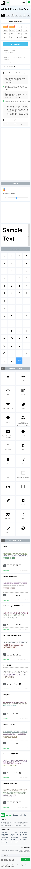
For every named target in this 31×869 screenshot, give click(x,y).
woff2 (12, 30)
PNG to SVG (4, 832)
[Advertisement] (15, 154)
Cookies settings (15, 842)
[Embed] (17, 565)
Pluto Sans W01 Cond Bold (12, 635)
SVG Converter (14, 834)
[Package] (20, 15)
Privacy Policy (4, 842)
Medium (12, 52)
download (15, 44)
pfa (26, 30)
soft (10, 62)
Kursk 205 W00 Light (10, 754)
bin (5, 33)
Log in (23, 3)
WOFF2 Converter (15, 836)
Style (21, 815)
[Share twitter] (7, 860)
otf (19, 30)
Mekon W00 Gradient (10, 576)
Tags (25, 815)
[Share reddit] (5, 860)
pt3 (12, 33)
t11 (12, 37)
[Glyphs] (16, 15)
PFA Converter (23, 836)
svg (19, 27)
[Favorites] (8, 15)
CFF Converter (4, 839)
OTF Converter (4, 834)
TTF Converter (23, 832)
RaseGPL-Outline (9, 724)
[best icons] (3, 540)
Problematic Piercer (10, 783)
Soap (5, 546)
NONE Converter (15, 841)
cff (26, 33)
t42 (5, 37)
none (25, 37)
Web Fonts (8, 815)
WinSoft (19, 62)
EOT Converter (23, 834)
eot (26, 27)
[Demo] (12, 15)
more (19, 361)
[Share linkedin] (13, 860)
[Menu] (17, 3)
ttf (5, 27)
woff (5, 30)
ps (19, 33)
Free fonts (3, 3)
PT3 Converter (14, 837)
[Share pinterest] (10, 860)
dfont (19, 37)
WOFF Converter (5, 836)
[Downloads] (11, 565)
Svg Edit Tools (14, 832)
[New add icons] (3, 368)
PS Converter (23, 837)
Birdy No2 (6, 695)
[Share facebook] (2, 860)
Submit (26, 859)
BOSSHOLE (7, 665)
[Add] (3, 15)
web (12, 27)
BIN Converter (4, 837)
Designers (15, 815)
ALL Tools (22, 841)
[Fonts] (28, 15)
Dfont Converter (5, 841)
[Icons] (24, 15)
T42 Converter (14, 839)
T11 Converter (23, 839)
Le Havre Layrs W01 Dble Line (13, 606)
